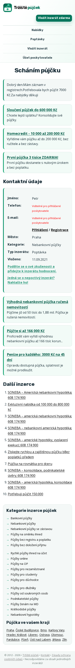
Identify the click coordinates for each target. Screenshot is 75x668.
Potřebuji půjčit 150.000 (25, 494)
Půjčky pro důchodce (25, 580)
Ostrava (44, 635)
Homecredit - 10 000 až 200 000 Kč (36, 133)
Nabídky (37, 30)
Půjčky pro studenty (24, 574)
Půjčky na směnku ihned (26, 534)
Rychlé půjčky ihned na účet (29, 553)
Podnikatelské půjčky (24, 599)
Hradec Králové (16, 635)
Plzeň (24, 639)
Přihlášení (40, 230)
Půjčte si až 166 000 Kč (26, 331)
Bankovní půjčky (21, 518)
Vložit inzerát (37, 48)
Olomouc (57, 635)
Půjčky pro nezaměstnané (28, 569)
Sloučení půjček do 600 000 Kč (32, 110)
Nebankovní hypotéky (25, 614)
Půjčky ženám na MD (24, 604)
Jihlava (56, 639)
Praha (10, 630)
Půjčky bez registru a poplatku (31, 540)
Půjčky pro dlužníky (23, 588)
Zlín (64, 639)
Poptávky (37, 39)
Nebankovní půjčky (23, 523)
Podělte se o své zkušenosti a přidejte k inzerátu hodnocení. (32, 268)
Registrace (59, 230)
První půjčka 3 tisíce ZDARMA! (32, 157)
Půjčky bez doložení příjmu (28, 545)
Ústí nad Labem (40, 639)
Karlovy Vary (56, 630)
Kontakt (45, 655)
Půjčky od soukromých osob (29, 593)
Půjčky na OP (19, 564)
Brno (43, 630)
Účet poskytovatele (37, 57)
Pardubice (13, 639)
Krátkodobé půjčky (23, 609)
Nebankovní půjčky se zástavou (31, 529)
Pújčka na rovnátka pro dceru (30, 464)
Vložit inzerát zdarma (54, 18)
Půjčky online (19, 558)
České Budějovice (27, 630)
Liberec (33, 635)
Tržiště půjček (31, 655)
